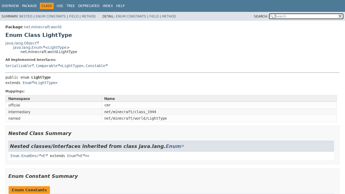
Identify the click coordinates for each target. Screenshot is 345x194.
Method (89, 16)
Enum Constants (51, 16)
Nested (25, 16)
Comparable (46, 66)
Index (108, 6)
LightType (57, 47)
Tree (71, 6)
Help (120, 6)
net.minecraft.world (42, 27)
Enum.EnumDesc (25, 156)
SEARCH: (261, 16)
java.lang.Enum (28, 47)
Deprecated (88, 6)
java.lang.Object (20, 43)
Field (73, 16)
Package (29, 6)
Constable (95, 66)
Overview (10, 6)
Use (60, 6)
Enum (27, 83)
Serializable (18, 66)
